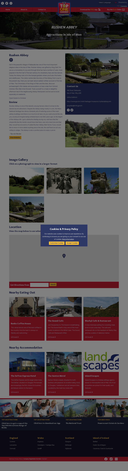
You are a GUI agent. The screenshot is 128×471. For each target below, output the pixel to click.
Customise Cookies (56, 243)
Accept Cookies (72, 243)
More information (68, 239)
